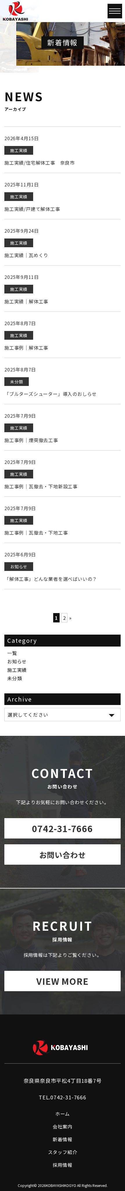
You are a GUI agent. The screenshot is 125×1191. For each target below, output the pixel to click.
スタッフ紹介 (62, 1152)
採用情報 (62, 1164)
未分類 (14, 678)
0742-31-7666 (62, 828)
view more (62, 981)
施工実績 (17, 669)
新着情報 (62, 1139)
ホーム (62, 1113)
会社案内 (62, 1126)
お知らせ (17, 661)
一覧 (12, 652)
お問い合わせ (62, 854)
